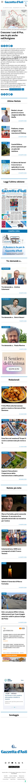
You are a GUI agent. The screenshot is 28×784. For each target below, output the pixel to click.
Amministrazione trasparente (10, 777)
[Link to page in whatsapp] (9, 46)
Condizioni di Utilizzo (21, 779)
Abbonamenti (21, 776)
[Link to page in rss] (15, 762)
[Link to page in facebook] (2, 46)
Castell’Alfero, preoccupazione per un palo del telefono (18, 147)
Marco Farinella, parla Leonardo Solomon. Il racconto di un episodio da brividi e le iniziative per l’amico (13, 517)
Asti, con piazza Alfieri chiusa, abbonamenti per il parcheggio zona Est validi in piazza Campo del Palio (13, 615)
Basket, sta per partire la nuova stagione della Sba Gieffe (18, 113)
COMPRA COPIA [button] (14, 231)
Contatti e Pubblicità (13, 776)
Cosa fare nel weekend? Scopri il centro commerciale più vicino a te (13, 440)
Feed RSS (6, 776)
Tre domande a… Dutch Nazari (12, 317)
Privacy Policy (5, 779)
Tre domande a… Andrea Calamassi (10, 288)
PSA (23, 89)
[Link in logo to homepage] (14, 751)
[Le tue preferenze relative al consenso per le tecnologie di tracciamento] (25, 781)
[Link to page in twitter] (4, 46)
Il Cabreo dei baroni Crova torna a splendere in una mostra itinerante (18, 165)
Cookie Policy (12, 779)
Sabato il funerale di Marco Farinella (11, 582)
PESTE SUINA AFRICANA (15, 89)
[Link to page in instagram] (5, 762)
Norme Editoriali (21, 777)
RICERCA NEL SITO (26, 2)
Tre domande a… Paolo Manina (13, 345)
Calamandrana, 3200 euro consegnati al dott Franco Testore (11, 551)
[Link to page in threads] (11, 46)
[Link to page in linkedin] (7, 46)
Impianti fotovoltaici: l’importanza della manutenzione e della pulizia (12, 473)
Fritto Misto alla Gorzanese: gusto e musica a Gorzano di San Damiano (13, 408)
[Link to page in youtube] (12, 762)
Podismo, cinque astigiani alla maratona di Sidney (18, 130)
